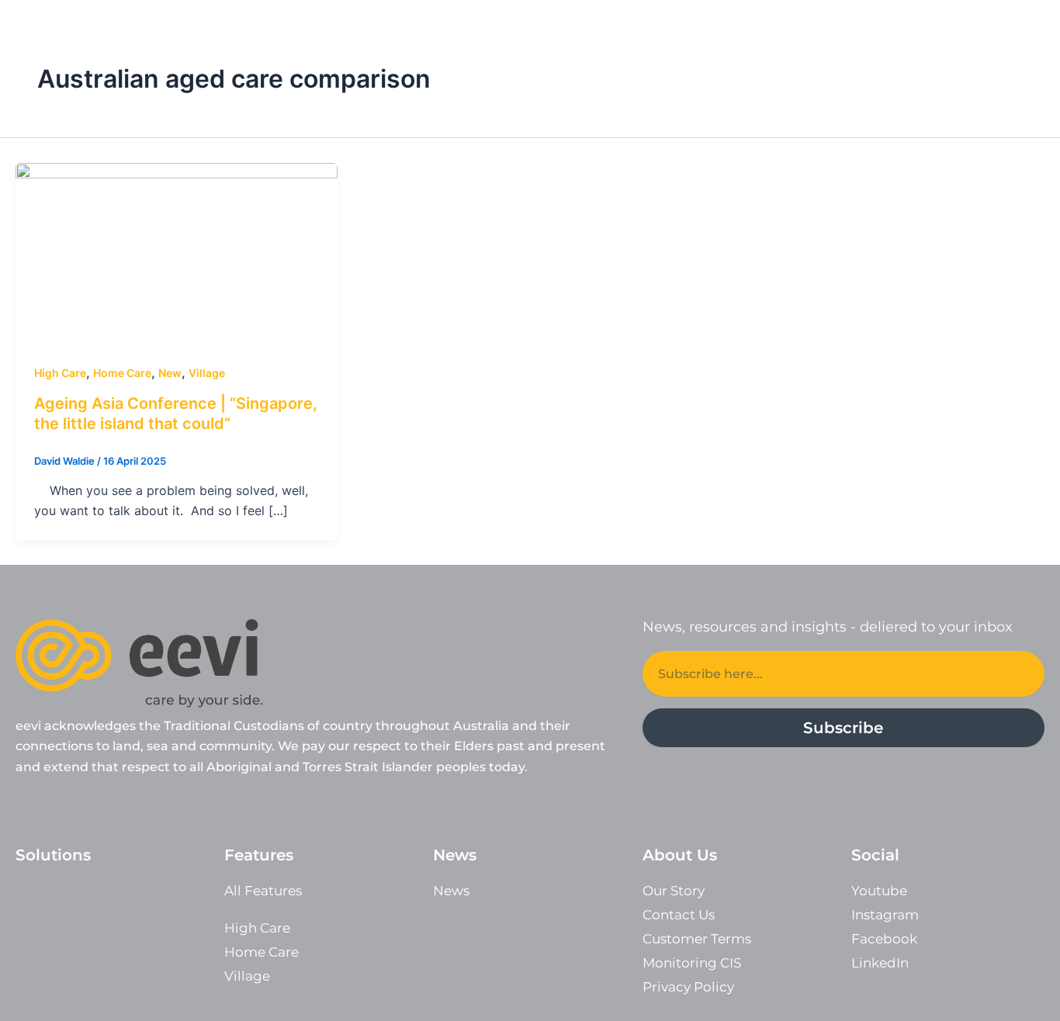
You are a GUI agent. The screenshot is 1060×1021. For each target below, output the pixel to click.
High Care (60, 372)
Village (207, 372)
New (170, 372)
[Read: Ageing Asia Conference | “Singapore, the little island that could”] (177, 252)
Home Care (122, 372)
